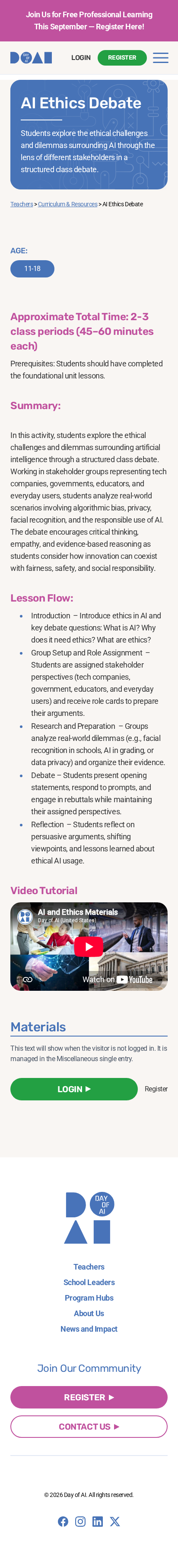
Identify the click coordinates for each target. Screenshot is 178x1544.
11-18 (32, 269)
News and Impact (89, 1328)
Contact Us (84, 1426)
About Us (89, 1313)
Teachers (21, 204)
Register (122, 57)
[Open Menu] (161, 58)
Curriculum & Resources (67, 204)
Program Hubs (89, 1297)
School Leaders (89, 1282)
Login (81, 58)
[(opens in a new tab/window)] (63, 1521)
